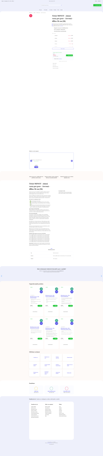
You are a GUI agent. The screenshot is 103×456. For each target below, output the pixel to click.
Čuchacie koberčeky (34, 414)
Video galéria (47, 414)
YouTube (60, 409)
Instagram (60, 410)
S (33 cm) (56, 38)
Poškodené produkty (48, 410)
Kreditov (60, 58)
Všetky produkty (33, 406)
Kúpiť (40, 305)
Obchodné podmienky (62, 414)
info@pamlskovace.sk (51, 391)
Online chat (36, 391)
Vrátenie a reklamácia (48, 413)
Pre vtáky (51, 9)
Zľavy (58, 9)
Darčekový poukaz (48, 409)
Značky (61, 9)
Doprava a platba (47, 406)
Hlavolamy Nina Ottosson (35, 417)
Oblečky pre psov (38, 12)
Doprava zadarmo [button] (55, 63)
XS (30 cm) (56, 35)
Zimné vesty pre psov (43, 12)
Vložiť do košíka (70, 55)
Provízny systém (61, 413)
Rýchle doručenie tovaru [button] (55, 66)
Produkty (35, 12)
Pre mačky (45, 9)
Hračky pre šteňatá (34, 410)
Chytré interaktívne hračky (35, 413)
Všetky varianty (63, 48)
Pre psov (40, 9)
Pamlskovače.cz (31, 12)
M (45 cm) (56, 46)
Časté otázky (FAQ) (66, 391)
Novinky (55, 9)
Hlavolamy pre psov (34, 409)
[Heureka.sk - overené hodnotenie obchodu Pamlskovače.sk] (69, 64)
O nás (60, 406)
